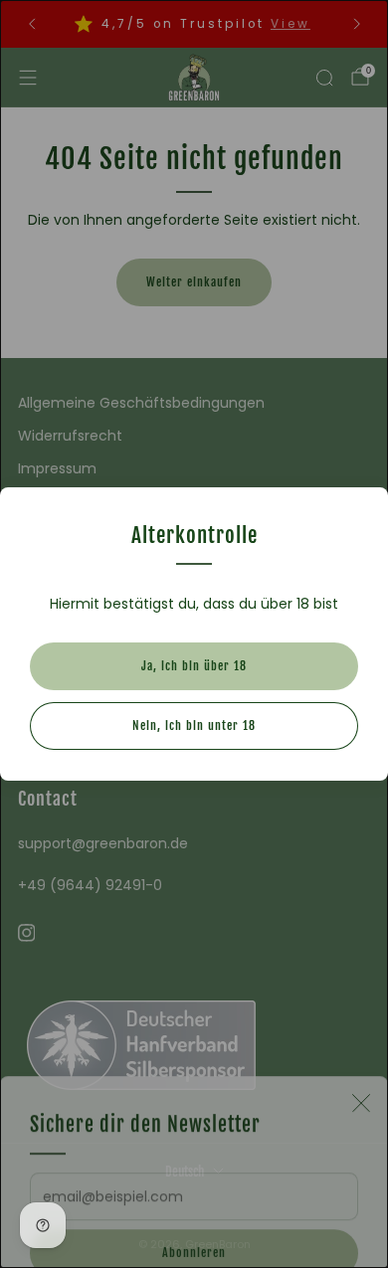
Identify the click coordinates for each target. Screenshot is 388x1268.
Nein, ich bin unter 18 (194, 725)
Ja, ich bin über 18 (194, 665)
